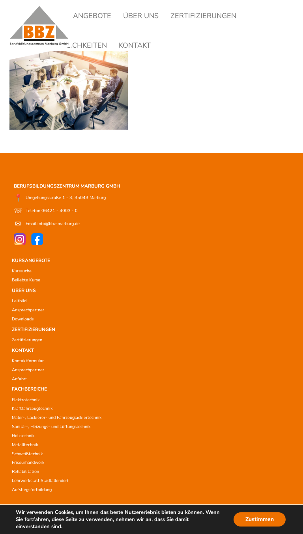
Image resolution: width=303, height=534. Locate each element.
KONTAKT (135, 45)
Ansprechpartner (28, 310)
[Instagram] (20, 239)
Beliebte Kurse (26, 280)
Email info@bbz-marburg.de (47, 223)
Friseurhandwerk (28, 462)
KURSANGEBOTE (82, 15)
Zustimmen (259, 519)
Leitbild (19, 301)
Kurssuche (22, 271)
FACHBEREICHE (29, 389)
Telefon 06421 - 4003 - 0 (46, 210)
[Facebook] (37, 239)
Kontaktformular (28, 361)
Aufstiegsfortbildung (32, 490)
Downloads (23, 319)
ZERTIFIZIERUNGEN (203, 15)
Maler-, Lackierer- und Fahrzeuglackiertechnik (57, 418)
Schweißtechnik (27, 454)
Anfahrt (19, 379)
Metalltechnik (25, 445)
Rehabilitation (25, 471)
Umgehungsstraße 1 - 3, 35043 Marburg (60, 197)
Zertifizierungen (27, 340)
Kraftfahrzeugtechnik (32, 408)
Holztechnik (23, 436)
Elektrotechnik (26, 400)
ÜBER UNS (141, 15)
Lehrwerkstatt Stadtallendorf (40, 481)
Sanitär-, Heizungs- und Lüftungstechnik (51, 427)
